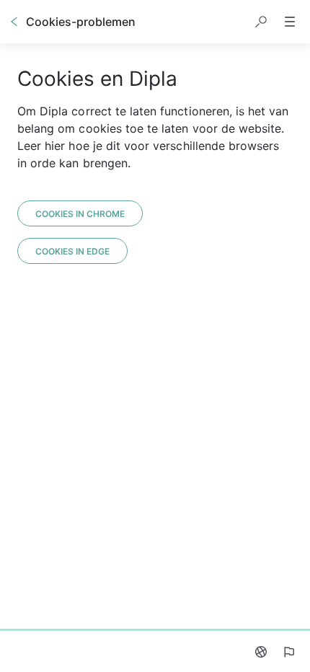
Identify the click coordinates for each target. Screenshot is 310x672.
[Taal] (261, 652)
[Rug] (14, 21)
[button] (261, 21)
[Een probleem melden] (288, 652)
